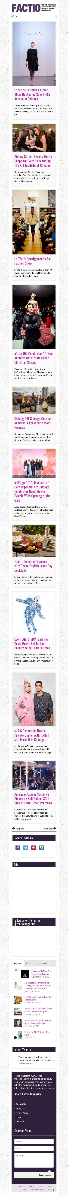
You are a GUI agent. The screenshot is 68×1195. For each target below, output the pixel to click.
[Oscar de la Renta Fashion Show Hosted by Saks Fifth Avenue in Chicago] (34, 84)
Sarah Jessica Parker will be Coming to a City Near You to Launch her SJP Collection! (37, 986)
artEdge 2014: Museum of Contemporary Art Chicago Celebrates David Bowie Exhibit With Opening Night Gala (32, 491)
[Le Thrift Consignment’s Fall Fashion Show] (34, 253)
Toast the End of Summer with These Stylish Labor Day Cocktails (33, 566)
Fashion (22, 1187)
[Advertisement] (37, 890)
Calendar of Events (37, 1190)
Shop (18, 1117)
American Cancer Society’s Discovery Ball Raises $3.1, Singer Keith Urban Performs (33, 798)
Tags (16, 969)
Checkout (20, 1121)
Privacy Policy (22, 1113)
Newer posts (48, 828)
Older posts (19, 828)
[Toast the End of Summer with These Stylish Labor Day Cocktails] (34, 555)
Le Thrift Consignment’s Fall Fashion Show (33, 261)
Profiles (40, 1187)
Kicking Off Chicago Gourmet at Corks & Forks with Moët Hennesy (33, 423)
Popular (17, 963)
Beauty (31, 1187)
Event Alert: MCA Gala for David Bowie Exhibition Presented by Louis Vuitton (32, 643)
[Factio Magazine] (34, 11)
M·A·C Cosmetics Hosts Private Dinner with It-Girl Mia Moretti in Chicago (31, 735)
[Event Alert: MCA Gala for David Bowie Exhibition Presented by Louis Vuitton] (34, 633)
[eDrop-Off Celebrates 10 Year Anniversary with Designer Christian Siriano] (34, 347)
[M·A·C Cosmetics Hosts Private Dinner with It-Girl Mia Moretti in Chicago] (34, 725)
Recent (29, 963)
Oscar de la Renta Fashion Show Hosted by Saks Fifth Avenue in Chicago (32, 94)
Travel (24, 1190)
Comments (42, 963)
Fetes (49, 1187)
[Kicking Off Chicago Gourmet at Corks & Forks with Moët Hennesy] (34, 412)
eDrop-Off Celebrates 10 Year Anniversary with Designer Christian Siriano (33, 358)
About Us (20, 1108)
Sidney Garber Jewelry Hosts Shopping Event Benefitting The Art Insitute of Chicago (33, 161)
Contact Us (21, 1104)
